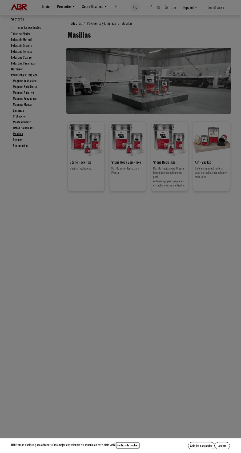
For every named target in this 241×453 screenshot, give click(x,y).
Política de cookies (128, 445)
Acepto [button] (222, 445)
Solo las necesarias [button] (201, 445)
